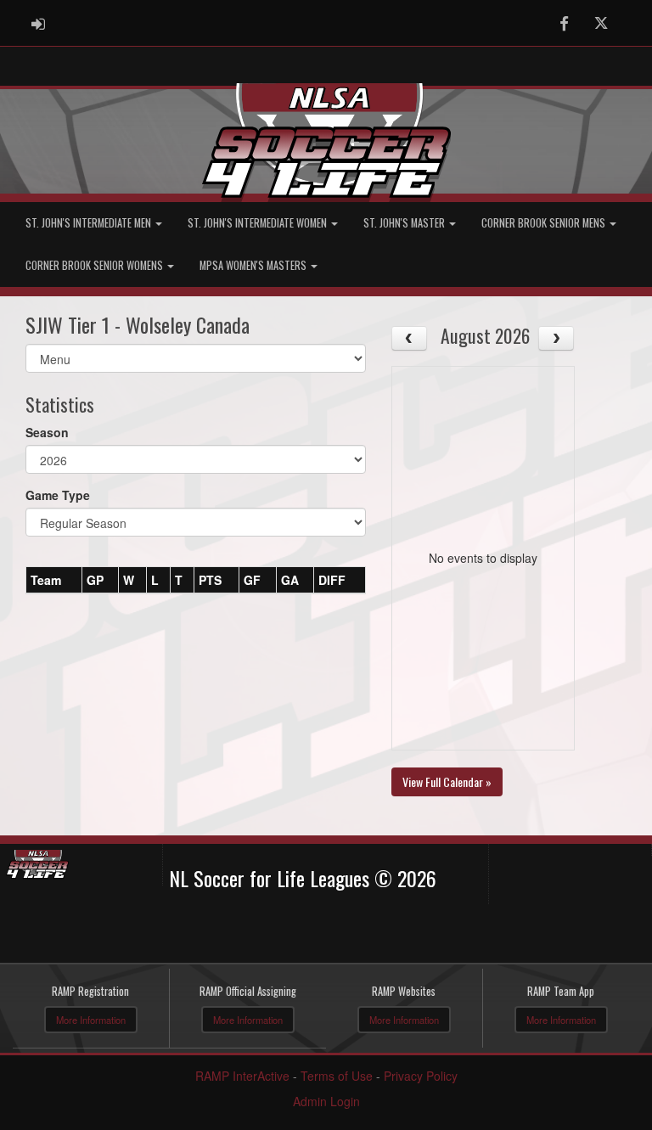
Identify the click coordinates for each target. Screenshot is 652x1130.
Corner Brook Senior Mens (544, 223)
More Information (91, 1019)
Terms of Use (337, 1075)
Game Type (57, 494)
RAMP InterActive (242, 1075)
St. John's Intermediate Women (258, 223)
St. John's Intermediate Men (89, 223)
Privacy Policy (421, 1075)
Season (47, 432)
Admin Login (326, 1101)
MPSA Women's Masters (254, 265)
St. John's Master (405, 223)
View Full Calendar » (447, 781)
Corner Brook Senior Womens (95, 265)
